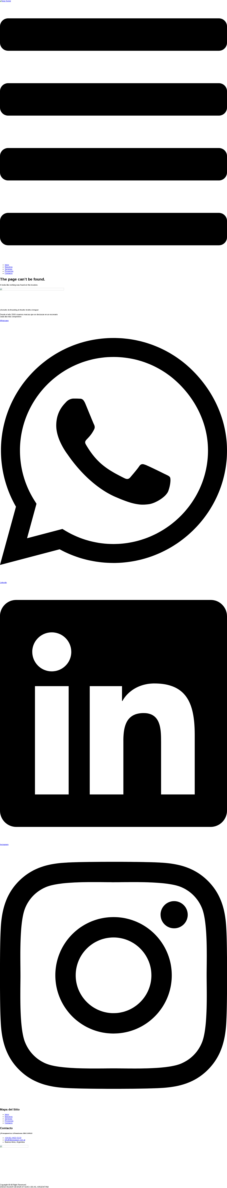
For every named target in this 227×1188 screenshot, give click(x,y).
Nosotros (9, 267)
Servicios (8, 269)
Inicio (7, 265)
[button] (113, 132)
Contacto (9, 273)
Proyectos (9, 271)
